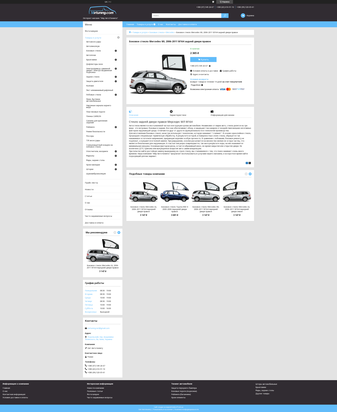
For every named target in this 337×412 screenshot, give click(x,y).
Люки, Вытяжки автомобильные (93, 100)
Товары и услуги (145, 24)
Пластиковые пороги (95, 112)
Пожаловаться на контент (163, 409)
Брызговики (91, 60)
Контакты (171, 24)
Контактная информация (14, 394)
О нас (160, 24)
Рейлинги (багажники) (181, 394)
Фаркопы (90, 156)
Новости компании (95, 388)
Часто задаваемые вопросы (98, 216)
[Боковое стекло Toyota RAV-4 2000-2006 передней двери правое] (174, 192)
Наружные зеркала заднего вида (98, 106)
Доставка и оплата (187, 24)
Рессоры (90, 136)
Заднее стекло (93, 77)
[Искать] (225, 15)
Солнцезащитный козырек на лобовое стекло (99, 146)
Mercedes (170, 32)
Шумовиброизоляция (96, 174)
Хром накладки (93, 165)
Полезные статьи (95, 391)
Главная (130, 24)
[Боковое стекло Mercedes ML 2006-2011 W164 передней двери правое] (205, 192)
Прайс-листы (91, 182)
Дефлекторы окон (94, 64)
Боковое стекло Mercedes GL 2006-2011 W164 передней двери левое (237, 209)
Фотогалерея (91, 31)
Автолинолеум (93, 46)
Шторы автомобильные (266, 384)
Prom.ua (180, 407)
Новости (89, 189)
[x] (250, 163)
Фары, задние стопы (95, 160)
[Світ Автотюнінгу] (102, 10)
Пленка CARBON (93, 116)
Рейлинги (90, 127)
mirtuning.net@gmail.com (99, 328)
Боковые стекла (156, 32)
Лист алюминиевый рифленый (99, 90)
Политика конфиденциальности (186, 409)
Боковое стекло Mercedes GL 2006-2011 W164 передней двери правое (143, 209)
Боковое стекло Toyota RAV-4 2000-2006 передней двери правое (174, 209)
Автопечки (91, 55)
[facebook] (247, 163)
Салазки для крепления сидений (96, 122)
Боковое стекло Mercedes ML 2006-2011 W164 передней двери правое (205, 209)
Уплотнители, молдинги (97, 151)
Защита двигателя (94, 81)
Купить (205, 59)
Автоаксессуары (93, 42)
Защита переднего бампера (184, 388)
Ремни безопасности (95, 132)
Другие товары (262, 393)
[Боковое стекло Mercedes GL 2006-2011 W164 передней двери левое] (236, 192)
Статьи (88, 196)
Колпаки (90, 86)
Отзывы (89, 209)
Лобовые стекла (93, 95)
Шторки (89, 169)
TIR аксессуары (93, 141)
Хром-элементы (178, 397)
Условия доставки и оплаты (15, 397)
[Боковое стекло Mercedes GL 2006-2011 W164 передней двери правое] (143, 192)
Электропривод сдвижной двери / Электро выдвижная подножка (99, 70)
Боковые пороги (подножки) (184, 391)
